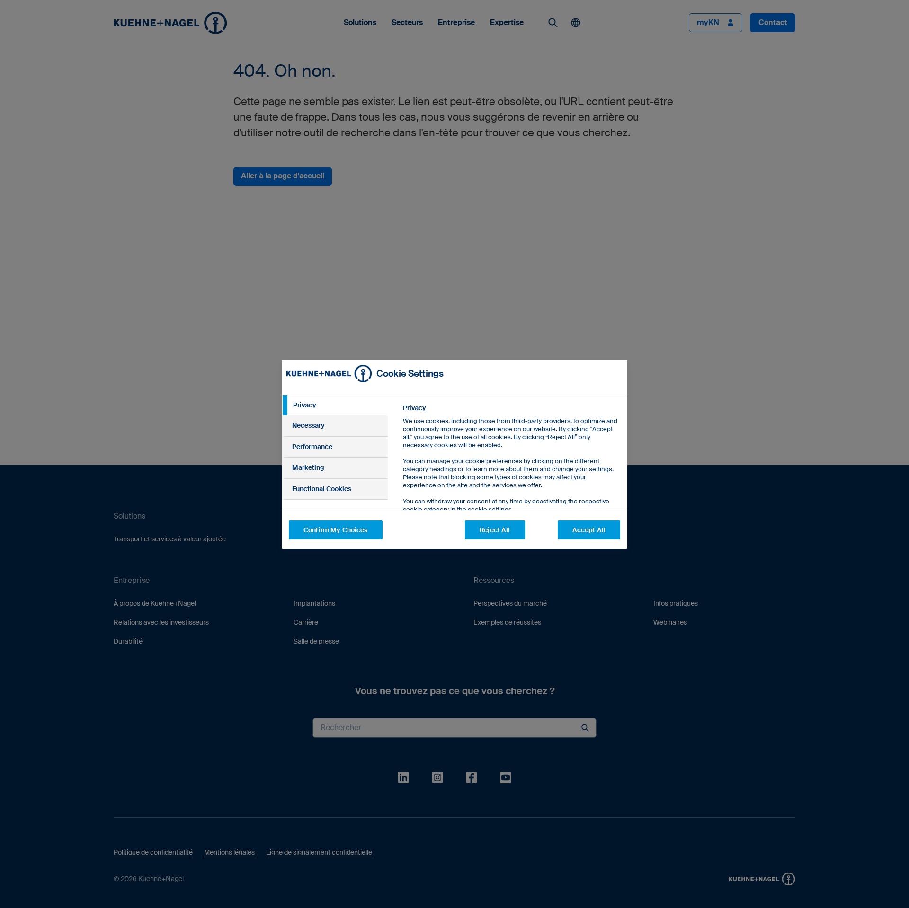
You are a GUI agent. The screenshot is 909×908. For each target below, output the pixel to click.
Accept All (589, 530)
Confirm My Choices (335, 530)
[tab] (335, 405)
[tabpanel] (511, 480)
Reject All (495, 530)
